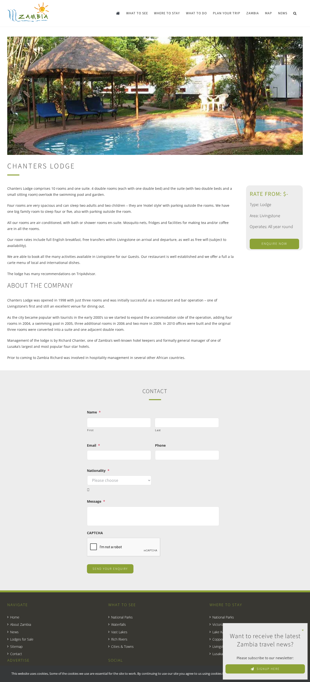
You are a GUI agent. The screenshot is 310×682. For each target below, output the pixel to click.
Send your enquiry (110, 569)
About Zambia (20, 624)
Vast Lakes (119, 632)
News (14, 632)
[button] (295, 13)
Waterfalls (118, 624)
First (90, 430)
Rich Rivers (119, 639)
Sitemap (16, 646)
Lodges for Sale (21, 639)
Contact (16, 653)
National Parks (122, 617)
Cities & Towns (122, 646)
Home (14, 617)
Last (158, 430)
